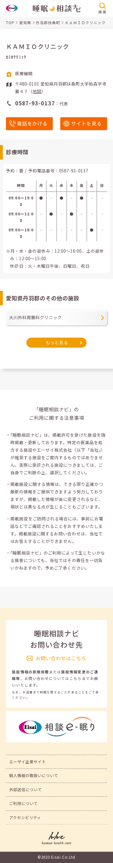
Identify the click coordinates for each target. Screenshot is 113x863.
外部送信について (25, 789)
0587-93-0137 (73, 171)
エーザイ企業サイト (27, 762)
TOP (10, 22)
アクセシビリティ (25, 817)
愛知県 (25, 22)
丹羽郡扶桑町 (48, 22)
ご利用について (23, 803)
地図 (37, 91)
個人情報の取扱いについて (33, 775)
